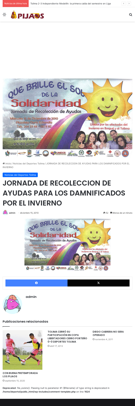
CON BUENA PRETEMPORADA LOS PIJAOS (20, 374)
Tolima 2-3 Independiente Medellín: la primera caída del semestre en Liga (70, 3)
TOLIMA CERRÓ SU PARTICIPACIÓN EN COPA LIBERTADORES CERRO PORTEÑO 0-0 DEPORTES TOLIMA (67, 336)
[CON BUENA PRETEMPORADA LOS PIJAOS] (22, 350)
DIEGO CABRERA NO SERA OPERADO (108, 333)
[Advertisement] (67, 51)
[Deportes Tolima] (27, 14)
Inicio (8, 163)
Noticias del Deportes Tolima (28, 163)
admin (12, 212)
